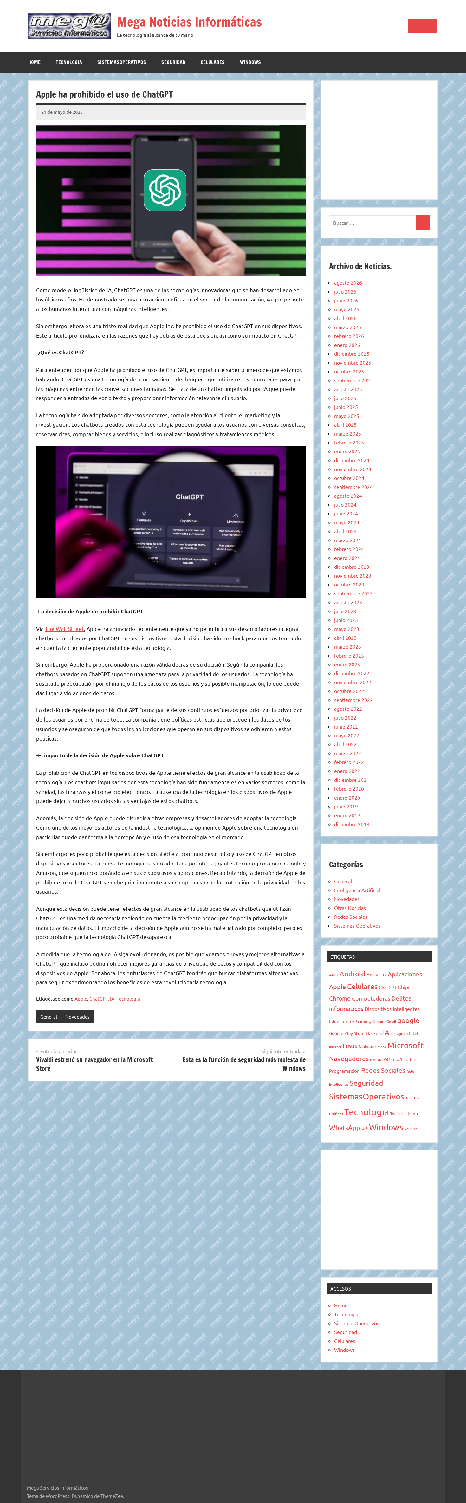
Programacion (344, 1071)
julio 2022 (345, 717)
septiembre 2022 (353, 699)
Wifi (364, 1128)
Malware (367, 1046)
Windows (250, 62)
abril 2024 (345, 531)
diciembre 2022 (351, 673)
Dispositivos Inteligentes (392, 1009)
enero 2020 (347, 797)
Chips (404, 987)
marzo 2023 (347, 646)
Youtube (411, 1128)
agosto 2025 (348, 389)
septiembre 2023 (353, 593)
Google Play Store (347, 1033)
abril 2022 (345, 744)
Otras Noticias (350, 907)
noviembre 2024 (352, 469)
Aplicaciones (405, 974)
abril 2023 (345, 637)
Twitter (396, 1113)
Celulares (213, 62)
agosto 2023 (348, 602)
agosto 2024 (348, 495)
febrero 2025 (349, 442)
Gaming (363, 1021)
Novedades (77, 1017)
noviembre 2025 (352, 362)
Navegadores (349, 1058)
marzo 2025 (347, 433)
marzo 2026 (347, 327)
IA (112, 998)
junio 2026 (346, 300)
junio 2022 (346, 726)
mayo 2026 (346, 309)
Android (352, 973)
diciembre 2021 (351, 779)
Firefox (347, 1021)
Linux (350, 1046)
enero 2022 (347, 771)
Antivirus (376, 974)
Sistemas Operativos (357, 925)
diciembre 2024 (351, 460)
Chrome (340, 998)
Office (389, 1059)
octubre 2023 (349, 584)
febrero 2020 (349, 788)
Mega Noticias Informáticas (189, 22)
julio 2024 (345, 504)
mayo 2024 (346, 522)
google (408, 1020)
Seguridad (173, 62)
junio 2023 (346, 620)
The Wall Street (64, 628)
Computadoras (371, 998)
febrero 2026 (349, 336)
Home (34, 62)
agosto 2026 (348, 282)
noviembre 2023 (352, 575)
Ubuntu (412, 1113)
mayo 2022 (346, 735)
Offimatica (406, 1059)
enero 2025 (347, 451)
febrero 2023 (349, 655)
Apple (80, 998)
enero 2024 (347, 557)
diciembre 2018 (351, 824)
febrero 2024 (349, 549)
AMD (333, 974)
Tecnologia (69, 62)
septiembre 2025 (353, 380)
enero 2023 (347, 664)
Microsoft (405, 1045)
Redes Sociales (350, 916)
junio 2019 (346, 806)
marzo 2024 (347, 540)
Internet (335, 1046)
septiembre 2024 (353, 486)
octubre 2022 (349, 691)
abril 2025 (345, 424)
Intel (413, 1033)
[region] (379, 139)
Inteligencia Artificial (357, 890)
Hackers (374, 1033)
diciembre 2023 (351, 566)
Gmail (391, 1021)
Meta (381, 1046)
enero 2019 (347, 815)
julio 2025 (345, 398)
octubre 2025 (349, 371)
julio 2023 (345, 611)
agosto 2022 (348, 708)
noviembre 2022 (352, 682)
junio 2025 (346, 407)
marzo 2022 (347, 753)
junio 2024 (346, 513)
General (48, 1017)
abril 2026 (345, 318)
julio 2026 (345, 291)
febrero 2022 (349, 762)
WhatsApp (344, 1127)
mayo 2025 (346, 415)
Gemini (378, 1021)
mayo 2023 (346, 628)
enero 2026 (347, 344)
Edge (334, 1021)
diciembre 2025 (351, 353)
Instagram (399, 1033)
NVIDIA (376, 1059)
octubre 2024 (349, 478)
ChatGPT (98, 998)
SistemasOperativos (121, 62)
